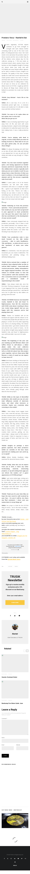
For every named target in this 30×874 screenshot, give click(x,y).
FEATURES (9, 40)
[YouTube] (18, 858)
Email (3, 745)
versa (16, 566)
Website (18, 745)
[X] (7, 858)
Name (3, 737)
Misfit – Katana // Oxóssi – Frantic (17, 770)
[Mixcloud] (25, 858)
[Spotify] (15, 862)
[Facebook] (4, 858)
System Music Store (14, 559)
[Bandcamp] (22, 858)
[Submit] (14, 615)
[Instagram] (11, 858)
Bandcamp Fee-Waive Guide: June (12, 703)
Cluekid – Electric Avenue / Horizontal (17, 801)
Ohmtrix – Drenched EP (16, 786)
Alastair (3, 40)
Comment (4, 718)
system (10, 566)
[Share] (10, 615)
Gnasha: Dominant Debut (9, 677)
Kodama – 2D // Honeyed (16, 778)
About (15, 865)
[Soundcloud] (14, 858)
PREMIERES (16, 40)
